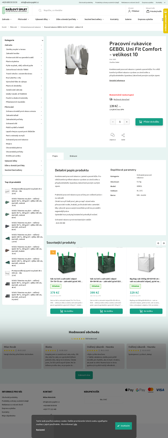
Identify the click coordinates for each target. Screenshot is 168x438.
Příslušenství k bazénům (15, 102)
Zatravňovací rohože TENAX (17, 69)
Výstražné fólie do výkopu (16, 81)
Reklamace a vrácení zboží (130, 2)
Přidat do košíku (151, 121)
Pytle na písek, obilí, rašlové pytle (19, 65)
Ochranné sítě (11, 123)
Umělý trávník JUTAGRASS (16, 94)
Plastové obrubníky (14, 86)
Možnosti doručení (121, 99)
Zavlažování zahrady (14, 90)
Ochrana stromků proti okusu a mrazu (21, 111)
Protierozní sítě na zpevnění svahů (19, 57)
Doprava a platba (147, 2)
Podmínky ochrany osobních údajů (107, 2)
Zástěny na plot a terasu (15, 49)
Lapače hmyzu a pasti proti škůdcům (20, 131)
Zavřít (159, 144)
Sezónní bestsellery (13, 170)
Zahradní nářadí (12, 115)
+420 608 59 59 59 (50, 405)
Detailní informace (117, 80)
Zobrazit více (84, 375)
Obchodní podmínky (86, 2)
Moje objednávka (8, 415)
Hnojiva (9, 143)
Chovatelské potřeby (14, 152)
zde (75, 424)
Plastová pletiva (12, 61)
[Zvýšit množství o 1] (127, 122)
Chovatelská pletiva (14, 147)
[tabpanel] (66, 282)
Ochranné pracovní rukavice (17, 139)
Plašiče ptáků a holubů (15, 127)
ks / (103, 399)
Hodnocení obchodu (84, 332)
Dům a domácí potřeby (15, 165)
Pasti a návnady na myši (15, 135)
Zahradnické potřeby (14, 119)
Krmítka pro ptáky (13, 156)
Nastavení (40, 430)
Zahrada (8, 45)
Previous (159, 243)
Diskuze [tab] (73, 156)
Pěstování (9, 107)
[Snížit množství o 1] (113, 122)
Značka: (114, 62)
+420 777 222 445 (49, 409)
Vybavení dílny (11, 161)
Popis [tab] (55, 156)
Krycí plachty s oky (13, 78)
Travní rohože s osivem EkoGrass (19, 73)
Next (163, 243)
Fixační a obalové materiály (17, 98)
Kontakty (159, 2)
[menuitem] (8, 19)
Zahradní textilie (12, 53)
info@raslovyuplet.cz (51, 402)
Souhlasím (125, 425)
